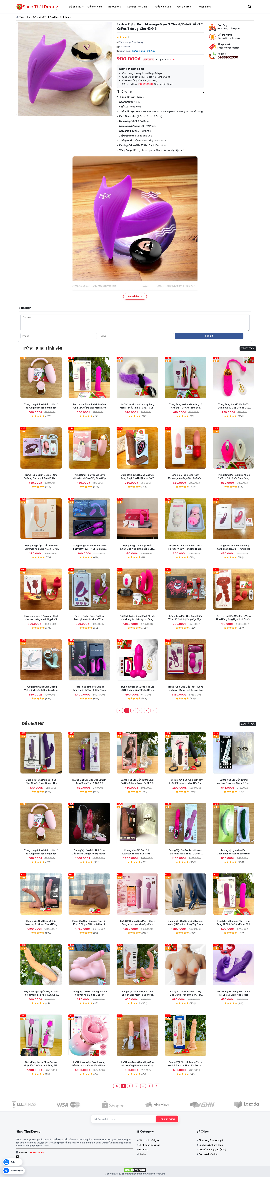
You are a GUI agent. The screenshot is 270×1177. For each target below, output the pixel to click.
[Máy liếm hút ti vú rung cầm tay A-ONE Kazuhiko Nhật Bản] (185, 752)
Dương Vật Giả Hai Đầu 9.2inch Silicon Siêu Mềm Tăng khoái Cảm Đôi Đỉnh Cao (137, 994)
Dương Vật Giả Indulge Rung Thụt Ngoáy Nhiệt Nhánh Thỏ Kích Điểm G (41, 783)
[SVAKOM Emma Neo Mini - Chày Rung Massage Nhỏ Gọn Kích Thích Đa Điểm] (137, 894)
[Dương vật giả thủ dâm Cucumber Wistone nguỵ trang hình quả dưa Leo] (233, 823)
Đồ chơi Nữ (32, 723)
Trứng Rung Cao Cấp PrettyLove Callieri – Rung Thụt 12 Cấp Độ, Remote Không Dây (185, 690)
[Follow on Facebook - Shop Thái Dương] (18, 1157)
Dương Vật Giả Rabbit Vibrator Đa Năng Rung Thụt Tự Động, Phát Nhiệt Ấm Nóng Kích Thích (185, 853)
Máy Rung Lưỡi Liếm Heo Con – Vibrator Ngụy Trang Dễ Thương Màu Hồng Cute (185, 549)
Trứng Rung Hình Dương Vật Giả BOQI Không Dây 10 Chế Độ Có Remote (137, 690)
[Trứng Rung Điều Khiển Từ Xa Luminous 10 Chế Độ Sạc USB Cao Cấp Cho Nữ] (233, 377)
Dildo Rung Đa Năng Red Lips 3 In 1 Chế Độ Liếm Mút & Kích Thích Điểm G (233, 994)
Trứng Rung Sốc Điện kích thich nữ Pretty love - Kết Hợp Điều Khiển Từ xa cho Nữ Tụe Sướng (89, 549)
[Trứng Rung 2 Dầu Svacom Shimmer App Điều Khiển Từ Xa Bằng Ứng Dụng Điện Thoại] (41, 518)
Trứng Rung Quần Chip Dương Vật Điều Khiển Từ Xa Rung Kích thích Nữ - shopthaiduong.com (41, 690)
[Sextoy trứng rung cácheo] (89, 589)
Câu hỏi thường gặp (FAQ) (212, 1149)
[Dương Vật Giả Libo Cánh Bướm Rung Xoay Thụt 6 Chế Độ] (89, 752)
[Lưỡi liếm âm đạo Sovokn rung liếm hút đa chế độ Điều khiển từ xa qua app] (89, 1035)
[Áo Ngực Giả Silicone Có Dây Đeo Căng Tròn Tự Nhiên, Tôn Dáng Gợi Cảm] (185, 964)
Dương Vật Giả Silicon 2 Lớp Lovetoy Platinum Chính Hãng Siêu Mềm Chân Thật (41, 924)
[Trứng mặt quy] (185, 589)
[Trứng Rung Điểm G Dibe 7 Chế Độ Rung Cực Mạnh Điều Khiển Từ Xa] (41, 448)
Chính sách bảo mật (149, 1145)
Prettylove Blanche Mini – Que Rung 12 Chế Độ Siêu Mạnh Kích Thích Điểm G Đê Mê (89, 407)
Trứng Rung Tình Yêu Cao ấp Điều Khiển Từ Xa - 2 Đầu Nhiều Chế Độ (89, 690)
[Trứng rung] (41, 589)
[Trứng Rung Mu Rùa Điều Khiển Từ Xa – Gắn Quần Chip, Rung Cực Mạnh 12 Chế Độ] (233, 448)
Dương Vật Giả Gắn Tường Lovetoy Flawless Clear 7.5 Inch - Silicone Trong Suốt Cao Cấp (233, 783)
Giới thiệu (143, 1149)
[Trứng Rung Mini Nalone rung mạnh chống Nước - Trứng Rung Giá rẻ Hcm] (233, 518)
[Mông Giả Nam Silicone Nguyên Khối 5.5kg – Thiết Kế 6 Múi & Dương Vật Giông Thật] (89, 894)
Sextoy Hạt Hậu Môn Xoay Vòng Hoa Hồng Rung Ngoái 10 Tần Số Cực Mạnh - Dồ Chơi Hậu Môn (233, 619)
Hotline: (31, 1152)
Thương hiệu (204, 6)
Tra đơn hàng (167, 1119)
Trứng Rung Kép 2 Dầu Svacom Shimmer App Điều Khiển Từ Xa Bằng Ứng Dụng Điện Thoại (41, 549)
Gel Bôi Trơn (184, 6)
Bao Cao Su (114, 6)
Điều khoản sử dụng (148, 1140)
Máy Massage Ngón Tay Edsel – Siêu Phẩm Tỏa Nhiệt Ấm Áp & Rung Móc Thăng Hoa (41, 994)
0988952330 (228, 57)
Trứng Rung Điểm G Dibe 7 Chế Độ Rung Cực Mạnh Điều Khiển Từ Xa (41, 478)
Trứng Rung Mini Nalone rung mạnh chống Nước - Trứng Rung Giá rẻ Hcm (233, 549)
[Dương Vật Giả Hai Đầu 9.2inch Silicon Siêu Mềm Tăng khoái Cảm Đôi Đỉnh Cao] (137, 964)
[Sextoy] (233, 589)
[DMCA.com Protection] (135, 1169)
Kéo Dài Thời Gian (137, 6)
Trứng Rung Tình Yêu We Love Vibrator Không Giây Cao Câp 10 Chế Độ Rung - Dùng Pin (89, 478)
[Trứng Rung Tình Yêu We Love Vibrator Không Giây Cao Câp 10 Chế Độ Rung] (89, 448)
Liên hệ (142, 1154)
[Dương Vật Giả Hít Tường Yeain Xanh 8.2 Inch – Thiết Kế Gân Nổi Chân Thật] (185, 1035)
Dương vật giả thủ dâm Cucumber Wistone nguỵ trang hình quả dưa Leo (233, 853)
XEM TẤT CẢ (248, 348)
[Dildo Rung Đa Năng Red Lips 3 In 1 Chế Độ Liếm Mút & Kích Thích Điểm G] (233, 964)
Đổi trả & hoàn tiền (208, 1154)
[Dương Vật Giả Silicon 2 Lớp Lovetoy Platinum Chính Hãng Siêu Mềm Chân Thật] (41, 894)
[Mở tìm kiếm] (250, 6)
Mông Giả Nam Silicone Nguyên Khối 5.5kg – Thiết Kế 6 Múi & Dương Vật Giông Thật (89, 924)
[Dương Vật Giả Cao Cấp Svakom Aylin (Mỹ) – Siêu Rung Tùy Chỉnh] (185, 894)
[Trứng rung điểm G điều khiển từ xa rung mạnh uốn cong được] (41, 377)
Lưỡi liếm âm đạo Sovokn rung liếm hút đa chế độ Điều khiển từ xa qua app (89, 1065)
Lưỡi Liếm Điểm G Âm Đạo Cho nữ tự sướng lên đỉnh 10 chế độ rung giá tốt (137, 1065)
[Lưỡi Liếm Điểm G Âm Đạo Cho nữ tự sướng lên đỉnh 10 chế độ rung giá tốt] (137, 1035)
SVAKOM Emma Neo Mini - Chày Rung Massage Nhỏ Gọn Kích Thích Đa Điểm (137, 924)
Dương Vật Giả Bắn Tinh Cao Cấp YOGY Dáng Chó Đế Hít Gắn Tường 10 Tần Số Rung (89, 853)
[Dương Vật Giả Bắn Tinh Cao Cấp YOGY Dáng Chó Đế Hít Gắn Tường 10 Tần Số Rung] (89, 823)
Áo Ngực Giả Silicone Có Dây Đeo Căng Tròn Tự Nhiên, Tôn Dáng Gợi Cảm (185, 994)
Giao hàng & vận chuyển (211, 1140)
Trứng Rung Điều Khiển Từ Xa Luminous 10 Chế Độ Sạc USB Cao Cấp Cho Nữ (233, 407)
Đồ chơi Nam (95, 6)
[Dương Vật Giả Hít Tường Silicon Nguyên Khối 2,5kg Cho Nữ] (89, 964)
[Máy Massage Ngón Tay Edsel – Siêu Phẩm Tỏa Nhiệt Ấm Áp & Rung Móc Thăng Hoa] (41, 964)
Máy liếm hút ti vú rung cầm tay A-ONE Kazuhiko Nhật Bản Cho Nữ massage (185, 783)
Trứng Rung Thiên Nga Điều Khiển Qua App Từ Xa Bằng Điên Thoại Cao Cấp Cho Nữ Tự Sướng (137, 549)
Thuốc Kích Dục (162, 6)
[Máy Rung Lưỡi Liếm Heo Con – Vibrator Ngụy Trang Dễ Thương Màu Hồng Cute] (185, 518)
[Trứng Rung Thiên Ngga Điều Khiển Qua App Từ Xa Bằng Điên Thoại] (137, 518)
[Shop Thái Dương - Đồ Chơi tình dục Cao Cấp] (37, 6)
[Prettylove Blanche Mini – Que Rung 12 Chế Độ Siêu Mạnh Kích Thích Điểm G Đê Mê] (89, 377)
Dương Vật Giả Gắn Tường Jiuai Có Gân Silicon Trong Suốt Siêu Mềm (137, 783)
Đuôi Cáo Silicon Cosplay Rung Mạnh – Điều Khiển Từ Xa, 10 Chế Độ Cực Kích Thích (137, 407)
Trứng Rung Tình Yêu (143, 50)
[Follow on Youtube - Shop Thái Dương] (20, 1157)
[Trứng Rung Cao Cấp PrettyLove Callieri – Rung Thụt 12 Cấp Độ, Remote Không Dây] (185, 659)
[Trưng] (41, 659)
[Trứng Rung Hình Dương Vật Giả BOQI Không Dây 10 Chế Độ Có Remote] (137, 659)
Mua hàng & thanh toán (211, 1145)
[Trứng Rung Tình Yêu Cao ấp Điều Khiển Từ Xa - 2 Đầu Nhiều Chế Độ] (89, 659)
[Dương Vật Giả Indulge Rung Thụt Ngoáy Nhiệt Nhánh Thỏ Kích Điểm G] (41, 752)
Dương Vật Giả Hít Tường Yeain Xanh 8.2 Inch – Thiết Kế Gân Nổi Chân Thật (185, 1065)
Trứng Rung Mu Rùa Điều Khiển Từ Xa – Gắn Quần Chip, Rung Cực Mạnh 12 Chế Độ (234, 478)
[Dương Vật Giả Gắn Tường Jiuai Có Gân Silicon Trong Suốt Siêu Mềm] (137, 752)
